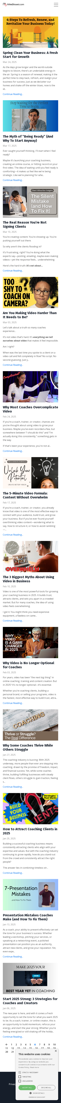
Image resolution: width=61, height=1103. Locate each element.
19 (54, 1048)
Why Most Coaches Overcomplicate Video (30, 409)
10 (54, 1044)
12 (12, 1048)
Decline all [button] (46, 1087)
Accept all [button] (27, 1087)
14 (24, 1048)
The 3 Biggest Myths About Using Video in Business (28, 579)
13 (18, 1048)
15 (30, 1048)
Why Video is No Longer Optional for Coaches (28, 665)
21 (12, 1051)
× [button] (56, 1051)
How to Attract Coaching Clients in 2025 (30, 831)
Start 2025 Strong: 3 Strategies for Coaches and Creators (30, 1001)
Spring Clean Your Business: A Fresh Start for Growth (30, 55)
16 (36, 1048)
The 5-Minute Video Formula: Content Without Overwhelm (25, 495)
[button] (36, 1093)
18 (48, 1048)
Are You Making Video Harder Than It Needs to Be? (30, 315)
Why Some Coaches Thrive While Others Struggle (28, 747)
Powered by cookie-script (37, 1097)
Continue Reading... (13, 94)
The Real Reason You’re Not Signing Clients (25, 224)
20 (6, 1051)
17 (42, 1048)
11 (6, 1048)
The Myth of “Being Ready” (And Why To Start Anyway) (28, 138)
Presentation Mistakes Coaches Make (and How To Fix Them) (28, 917)
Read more (34, 1067)
